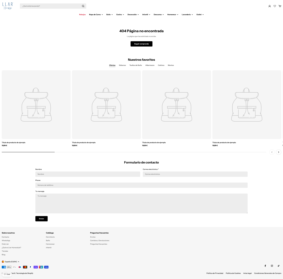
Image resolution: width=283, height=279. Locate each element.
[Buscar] (83, 6)
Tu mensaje (39, 191)
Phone (37, 180)
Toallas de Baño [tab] (135, 65)
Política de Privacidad (215, 273)
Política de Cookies (233, 273)
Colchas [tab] (161, 65)
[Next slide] (278, 152)
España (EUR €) (11, 262)
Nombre (38, 169)
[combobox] (53, 6)
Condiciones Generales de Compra (267, 273)
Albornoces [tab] (149, 65)
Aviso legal (247, 273)
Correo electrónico (151, 169)
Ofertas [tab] (112, 65)
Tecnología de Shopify (24, 273)
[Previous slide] (272, 152)
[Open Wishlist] (275, 6)
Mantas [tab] (171, 65)
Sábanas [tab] (122, 65)
